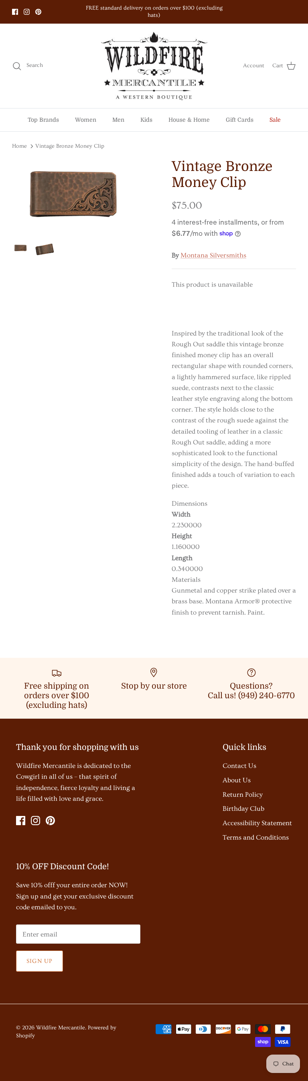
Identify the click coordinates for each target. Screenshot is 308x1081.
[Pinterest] (38, 12)
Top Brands (43, 120)
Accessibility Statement (257, 823)
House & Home (189, 120)
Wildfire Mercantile (60, 1028)
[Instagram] (27, 12)
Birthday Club (243, 808)
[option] (83, 197)
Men (118, 120)
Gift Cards (239, 120)
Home (19, 146)
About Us (237, 780)
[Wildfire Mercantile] (154, 66)
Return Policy (243, 794)
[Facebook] (15, 12)
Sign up (39, 961)
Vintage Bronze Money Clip (69, 146)
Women (85, 120)
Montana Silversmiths (213, 255)
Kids (146, 120)
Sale (275, 120)
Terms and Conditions (256, 837)
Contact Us (239, 766)
